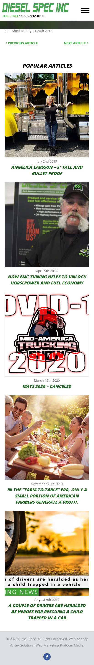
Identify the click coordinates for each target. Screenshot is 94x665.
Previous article (23, 43)
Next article (75, 43)
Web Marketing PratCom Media (60, 645)
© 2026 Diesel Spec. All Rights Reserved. (37, 639)
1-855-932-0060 (32, 16)
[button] (85, 10)
